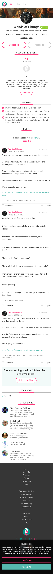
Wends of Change (15, 149)
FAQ (26, 523)
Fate (21, 300)
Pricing (26, 478)
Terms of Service (26, 491)
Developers (26, 481)
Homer (36, 138)
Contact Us (26, 507)
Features (26, 475)
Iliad (30, 38)
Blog (33, 200)
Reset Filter (26, 141)
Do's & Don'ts (26, 519)
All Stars (26, 513)
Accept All (26, 567)
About (26, 484)
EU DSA (26, 500)
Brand (26, 516)
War (16, 300)
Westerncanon (7, 358)
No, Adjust (27, 560)
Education (36, 34)
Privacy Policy (26, 494)
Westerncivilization (36, 356)
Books (44, 34)
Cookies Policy (43, 553)
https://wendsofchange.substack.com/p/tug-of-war (23, 350)
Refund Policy (26, 504)
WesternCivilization (22, 34)
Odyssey (24, 38)
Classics (9, 34)
